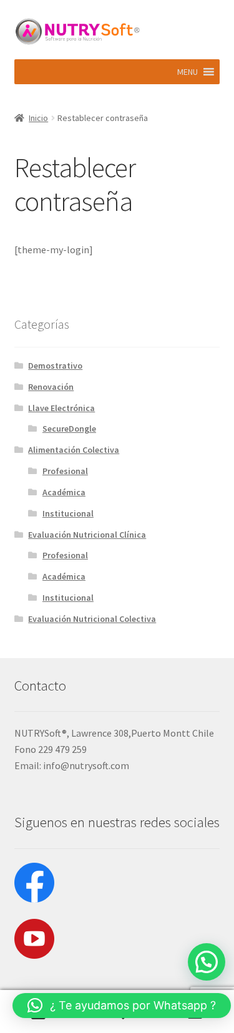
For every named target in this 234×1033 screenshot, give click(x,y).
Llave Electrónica (61, 408)
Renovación (51, 386)
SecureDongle (69, 428)
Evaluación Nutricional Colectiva (92, 618)
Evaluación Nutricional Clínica (87, 534)
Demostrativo (55, 365)
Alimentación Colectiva (73, 449)
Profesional (65, 471)
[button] (187, 71)
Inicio (38, 118)
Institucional (68, 513)
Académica (63, 492)
